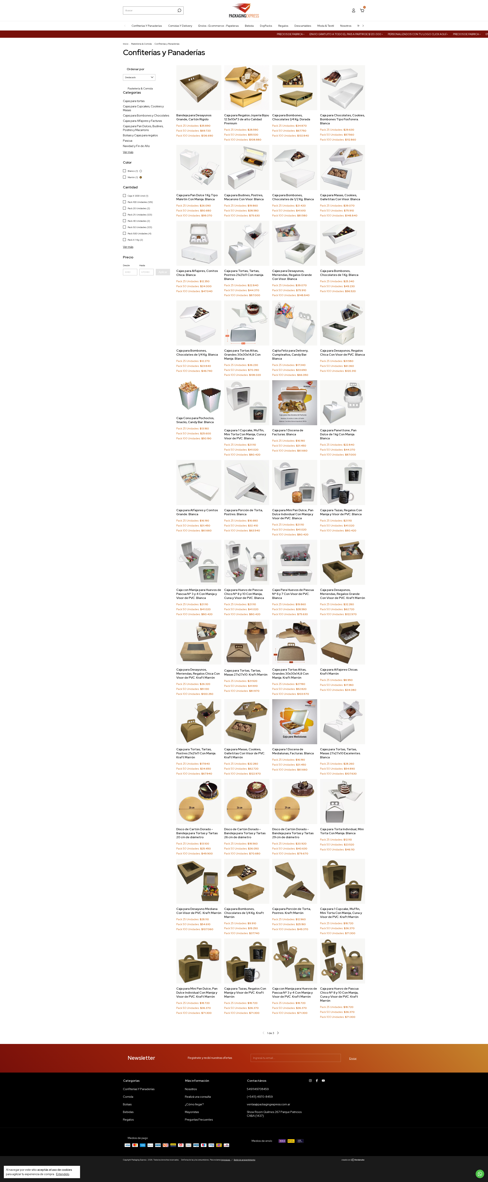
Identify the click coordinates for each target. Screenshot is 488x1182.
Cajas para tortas (133, 101)
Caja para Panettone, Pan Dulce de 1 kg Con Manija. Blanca (338, 434)
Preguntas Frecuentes (199, 1120)
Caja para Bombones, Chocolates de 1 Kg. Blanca (339, 273)
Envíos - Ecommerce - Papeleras (218, 25)
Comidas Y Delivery (180, 25)
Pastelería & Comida (141, 43)
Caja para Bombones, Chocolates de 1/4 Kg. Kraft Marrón (244, 913)
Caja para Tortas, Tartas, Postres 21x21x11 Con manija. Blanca (244, 275)
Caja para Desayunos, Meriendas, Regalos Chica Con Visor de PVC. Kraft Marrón (198, 674)
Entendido (62, 1174)
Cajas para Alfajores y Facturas (142, 121)
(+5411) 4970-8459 (260, 1097)
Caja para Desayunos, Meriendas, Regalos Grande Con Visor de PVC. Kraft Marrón (342, 594)
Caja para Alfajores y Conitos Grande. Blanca (197, 512)
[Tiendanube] (353, 1160)
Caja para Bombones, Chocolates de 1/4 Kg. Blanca (197, 353)
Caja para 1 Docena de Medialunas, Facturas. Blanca (293, 751)
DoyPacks (266, 25)
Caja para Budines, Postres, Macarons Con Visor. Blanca (244, 197)
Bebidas (128, 1112)
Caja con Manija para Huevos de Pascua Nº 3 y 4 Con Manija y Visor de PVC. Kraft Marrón (294, 993)
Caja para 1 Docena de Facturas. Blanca (287, 432)
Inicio (125, 43)
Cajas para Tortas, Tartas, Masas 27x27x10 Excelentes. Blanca (340, 753)
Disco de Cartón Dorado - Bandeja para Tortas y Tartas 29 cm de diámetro (293, 833)
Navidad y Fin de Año (136, 146)
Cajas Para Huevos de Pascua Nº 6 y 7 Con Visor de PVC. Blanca (293, 594)
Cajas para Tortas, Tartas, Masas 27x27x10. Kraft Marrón (245, 673)
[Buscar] (179, 10)
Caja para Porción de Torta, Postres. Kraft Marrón (291, 911)
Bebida (249, 25)
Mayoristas (192, 1112)
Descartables (303, 25)
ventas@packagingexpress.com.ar (268, 1104)
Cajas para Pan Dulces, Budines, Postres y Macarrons (143, 128)
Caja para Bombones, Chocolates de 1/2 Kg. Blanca (293, 197)
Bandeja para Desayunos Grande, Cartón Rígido (193, 117)
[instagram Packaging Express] (310, 1080)
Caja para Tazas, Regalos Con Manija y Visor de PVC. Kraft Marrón (245, 993)
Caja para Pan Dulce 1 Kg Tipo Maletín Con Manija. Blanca (197, 197)
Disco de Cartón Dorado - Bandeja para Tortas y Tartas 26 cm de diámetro (245, 833)
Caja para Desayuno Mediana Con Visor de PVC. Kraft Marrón (198, 911)
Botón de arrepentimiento (244, 1160)
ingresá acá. (225, 1160)
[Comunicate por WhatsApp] (480, 1174)
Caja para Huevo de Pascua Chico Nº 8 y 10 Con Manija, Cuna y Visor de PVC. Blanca (244, 594)
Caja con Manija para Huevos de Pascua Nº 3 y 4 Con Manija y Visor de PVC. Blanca (198, 594)
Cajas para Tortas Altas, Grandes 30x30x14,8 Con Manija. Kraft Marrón (290, 674)
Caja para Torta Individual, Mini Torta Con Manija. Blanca (342, 831)
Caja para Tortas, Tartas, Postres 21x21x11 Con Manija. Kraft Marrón (196, 753)
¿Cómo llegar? (194, 1104)
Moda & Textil (325, 25)
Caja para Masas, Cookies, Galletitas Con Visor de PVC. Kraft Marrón (244, 753)
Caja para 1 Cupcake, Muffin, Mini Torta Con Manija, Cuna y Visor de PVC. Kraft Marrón (341, 913)
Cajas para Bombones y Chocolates (146, 115)
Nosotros (345, 25)
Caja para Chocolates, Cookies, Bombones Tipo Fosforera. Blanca (342, 119)
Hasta (142, 265)
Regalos (283, 25)
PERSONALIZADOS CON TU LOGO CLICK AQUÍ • (379, 34)
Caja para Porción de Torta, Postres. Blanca (243, 512)
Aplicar (163, 272)
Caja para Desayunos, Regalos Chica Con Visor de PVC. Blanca (342, 353)
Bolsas (127, 1104)
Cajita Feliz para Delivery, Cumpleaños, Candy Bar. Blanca (290, 355)
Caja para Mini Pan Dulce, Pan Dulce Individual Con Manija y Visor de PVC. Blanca (292, 514)
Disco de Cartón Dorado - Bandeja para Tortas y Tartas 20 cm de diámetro (197, 833)
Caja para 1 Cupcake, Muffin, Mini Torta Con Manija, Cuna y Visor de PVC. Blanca (245, 434)
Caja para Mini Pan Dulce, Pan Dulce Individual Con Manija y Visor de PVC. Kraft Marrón (197, 993)
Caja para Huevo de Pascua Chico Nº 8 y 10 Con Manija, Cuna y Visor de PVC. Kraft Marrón (339, 995)
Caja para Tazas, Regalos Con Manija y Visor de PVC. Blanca (341, 512)
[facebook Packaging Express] (316, 1080)
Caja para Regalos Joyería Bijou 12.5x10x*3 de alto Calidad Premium (246, 119)
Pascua (127, 141)
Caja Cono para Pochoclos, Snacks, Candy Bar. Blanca (195, 420)
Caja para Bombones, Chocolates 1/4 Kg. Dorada (291, 117)
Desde (126, 265)
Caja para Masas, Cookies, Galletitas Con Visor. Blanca (340, 197)
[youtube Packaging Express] (323, 1080)
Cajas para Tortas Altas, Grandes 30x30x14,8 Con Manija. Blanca (242, 355)
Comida (128, 1097)
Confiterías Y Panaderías (147, 25)
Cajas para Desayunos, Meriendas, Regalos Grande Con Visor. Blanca (292, 275)
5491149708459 (258, 1089)
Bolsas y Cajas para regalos (140, 135)
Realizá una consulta (198, 1097)
